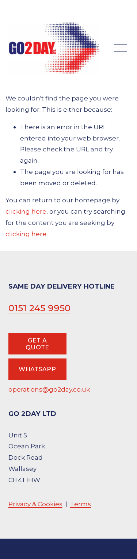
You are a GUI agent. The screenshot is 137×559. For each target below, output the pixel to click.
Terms (80, 504)
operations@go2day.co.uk (49, 389)
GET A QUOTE (37, 344)
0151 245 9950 (39, 307)
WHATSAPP (37, 369)
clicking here (25, 211)
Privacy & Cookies (35, 504)
